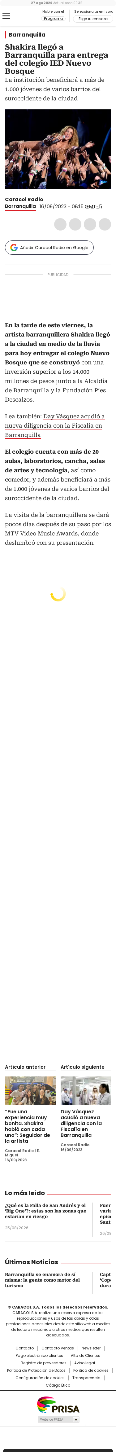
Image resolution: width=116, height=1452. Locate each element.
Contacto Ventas (57, 1348)
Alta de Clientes (85, 1355)
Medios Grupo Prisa (58, 1419)
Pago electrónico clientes (39, 1355)
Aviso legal (84, 1363)
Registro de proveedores (44, 1363)
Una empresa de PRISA (58, 1404)
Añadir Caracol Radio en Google (54, 247)
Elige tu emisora (93, 19)
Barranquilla (27, 34)
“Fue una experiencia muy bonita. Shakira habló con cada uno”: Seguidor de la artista (27, 1126)
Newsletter (91, 1348)
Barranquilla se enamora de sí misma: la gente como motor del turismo (42, 1280)
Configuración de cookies (40, 1377)
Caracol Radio (30, 16)
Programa (53, 18)
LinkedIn (90, 224)
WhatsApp (105, 224)
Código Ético (58, 1385)
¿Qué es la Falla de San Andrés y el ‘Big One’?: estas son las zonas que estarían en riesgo (45, 1211)
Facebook (60, 224)
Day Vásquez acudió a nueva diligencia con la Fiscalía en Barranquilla (55, 425)
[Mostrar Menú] (6, 16)
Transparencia (86, 1377)
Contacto (24, 1348)
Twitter (75, 224)
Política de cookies (91, 1370)
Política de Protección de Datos (36, 1370)
